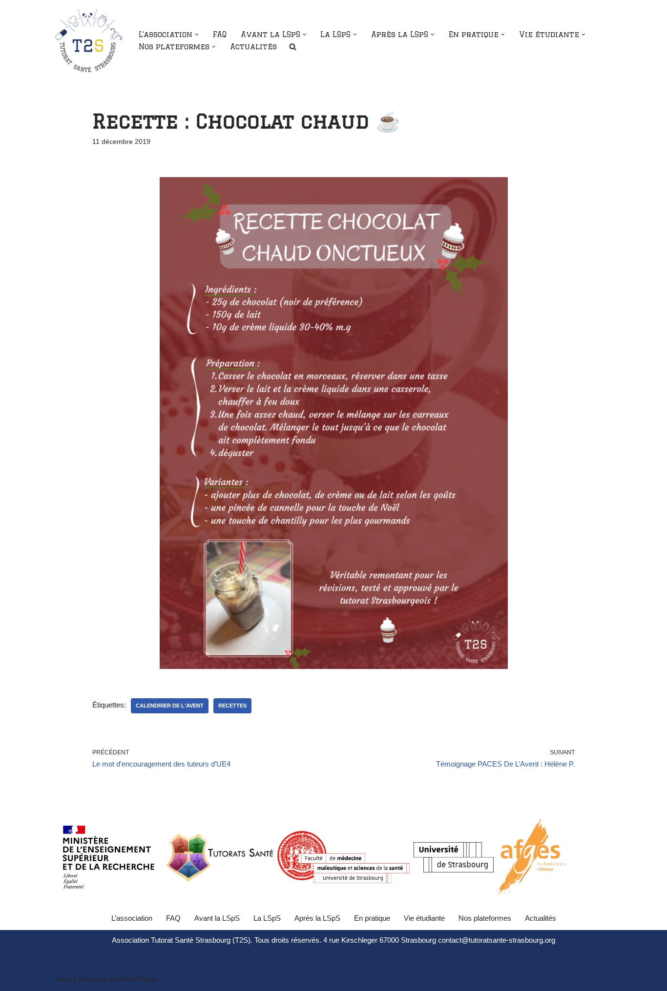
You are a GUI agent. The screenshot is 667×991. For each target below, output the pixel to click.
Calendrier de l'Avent (170, 705)
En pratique (372, 918)
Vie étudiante (424, 918)
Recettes (232, 705)
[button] (197, 35)
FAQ (220, 34)
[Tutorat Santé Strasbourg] (88, 40)
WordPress (139, 979)
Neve (63, 979)
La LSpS (267, 918)
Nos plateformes (485, 918)
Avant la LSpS (217, 918)
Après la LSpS (317, 918)
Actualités (253, 46)
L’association (131, 918)
